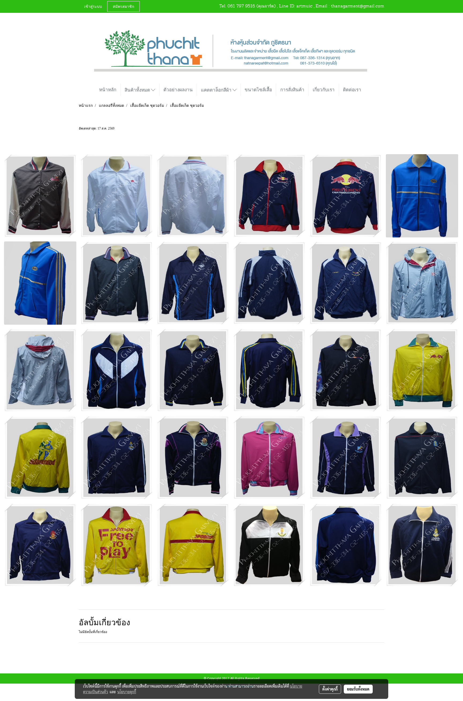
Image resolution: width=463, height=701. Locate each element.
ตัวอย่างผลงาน (178, 89)
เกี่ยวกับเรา (324, 89)
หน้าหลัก (107, 89)
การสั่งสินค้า (292, 89)
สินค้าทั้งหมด (138, 90)
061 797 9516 (241, 7)
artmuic (304, 7)
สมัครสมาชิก (123, 6)
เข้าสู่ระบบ (93, 6)
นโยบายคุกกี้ (126, 691)
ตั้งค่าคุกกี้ (330, 689)
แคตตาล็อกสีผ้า (217, 90)
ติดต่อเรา (352, 89)
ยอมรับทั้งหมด (358, 689)
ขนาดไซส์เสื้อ (258, 89)
